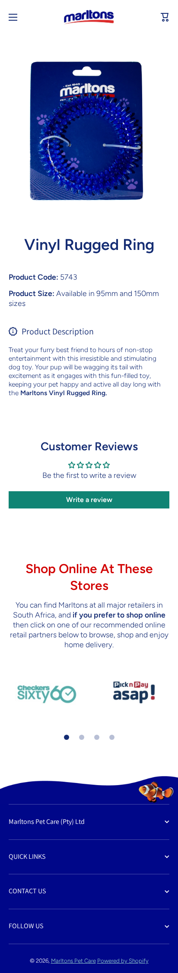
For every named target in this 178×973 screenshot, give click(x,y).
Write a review (89, 500)
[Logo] (89, 17)
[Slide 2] (81, 737)
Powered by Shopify (123, 960)
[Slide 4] (111, 737)
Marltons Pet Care (73, 960)
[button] (165, 17)
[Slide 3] (96, 737)
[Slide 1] (66, 737)
